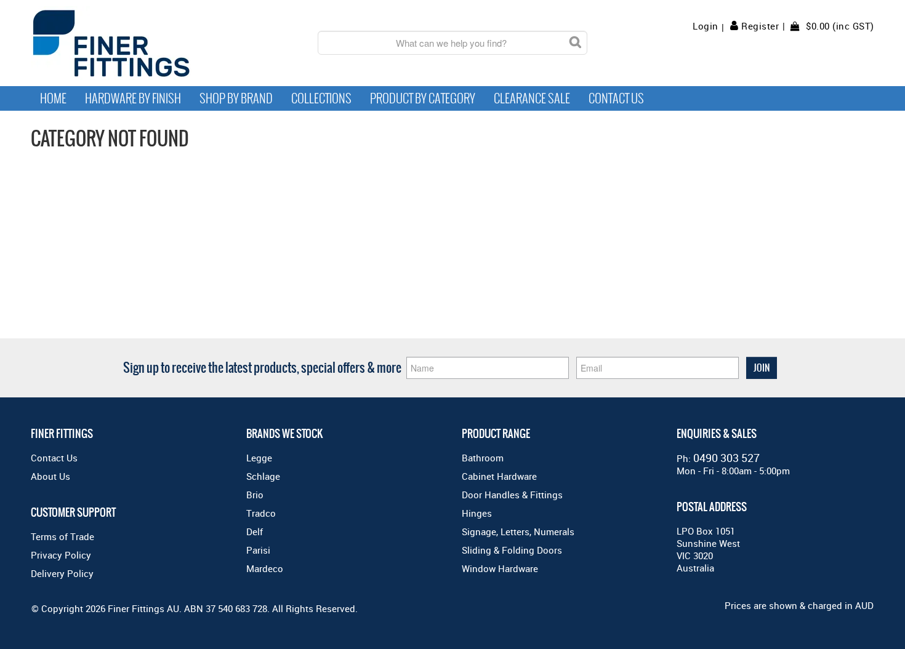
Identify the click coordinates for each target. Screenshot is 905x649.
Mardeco (264, 568)
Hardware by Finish (133, 98)
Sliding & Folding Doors (512, 550)
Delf (254, 531)
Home (53, 98)
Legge (259, 458)
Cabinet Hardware (499, 476)
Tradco (261, 513)
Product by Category (422, 98)
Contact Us (616, 98)
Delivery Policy (62, 573)
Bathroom (483, 458)
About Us (50, 476)
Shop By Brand (236, 98)
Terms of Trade (62, 536)
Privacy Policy (61, 555)
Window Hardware (500, 568)
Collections (321, 98)
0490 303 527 (726, 457)
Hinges (477, 513)
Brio (254, 494)
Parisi (258, 550)
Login (705, 26)
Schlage (263, 476)
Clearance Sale (532, 98)
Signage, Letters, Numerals (518, 531)
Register (760, 25)
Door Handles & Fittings (512, 494)
